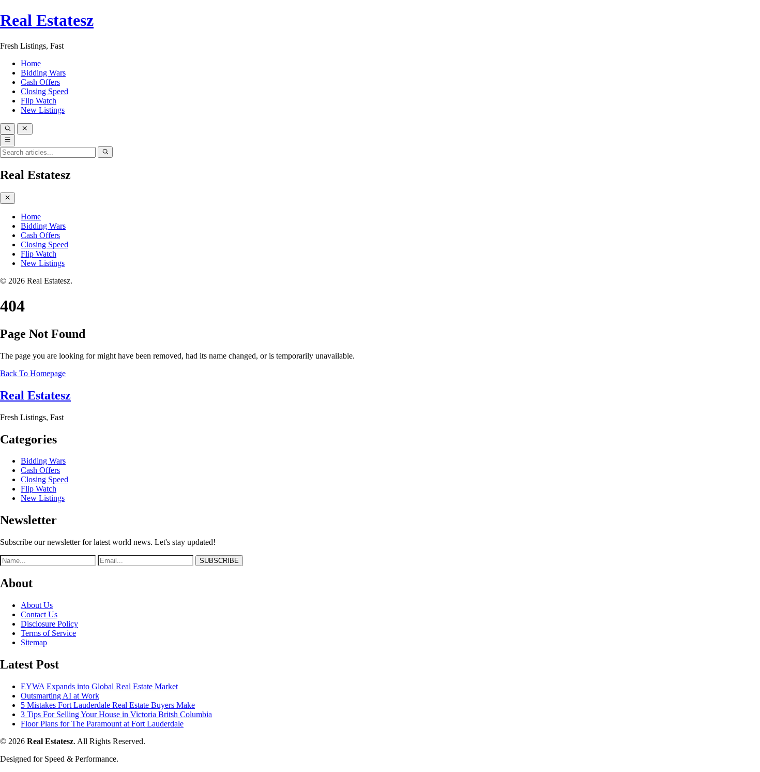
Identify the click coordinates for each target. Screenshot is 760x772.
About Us (37, 605)
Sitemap (34, 642)
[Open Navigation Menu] (7, 140)
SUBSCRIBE (219, 561)
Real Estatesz (47, 20)
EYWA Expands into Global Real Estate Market (99, 686)
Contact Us (39, 614)
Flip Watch (38, 100)
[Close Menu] (7, 198)
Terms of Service (48, 633)
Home (31, 63)
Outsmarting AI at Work (60, 695)
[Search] (7, 129)
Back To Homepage (33, 373)
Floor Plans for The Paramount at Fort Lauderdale (102, 723)
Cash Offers (40, 82)
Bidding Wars (43, 72)
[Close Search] (24, 129)
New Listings (43, 110)
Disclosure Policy (49, 623)
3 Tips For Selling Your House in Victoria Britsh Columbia (116, 714)
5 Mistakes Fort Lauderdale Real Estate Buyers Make (108, 705)
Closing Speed (44, 91)
